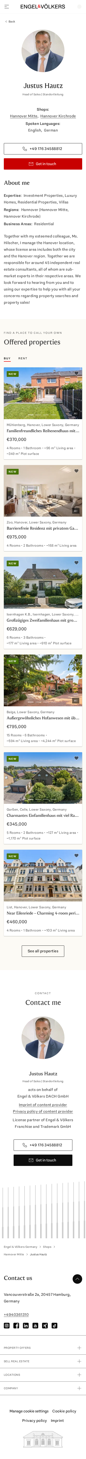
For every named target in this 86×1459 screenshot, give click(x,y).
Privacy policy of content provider (43, 1111)
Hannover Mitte (24, 116)
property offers (17, 1348)
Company (11, 1388)
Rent (22, 358)
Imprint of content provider (43, 1104)
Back (12, 21)
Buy (7, 358)
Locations (12, 1375)
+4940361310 (16, 1314)
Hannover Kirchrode (58, 116)
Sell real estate (17, 1361)
